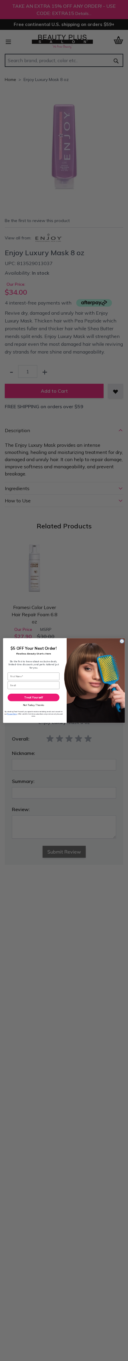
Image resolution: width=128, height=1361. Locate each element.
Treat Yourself (33, 697)
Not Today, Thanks (33, 705)
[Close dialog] (122, 641)
